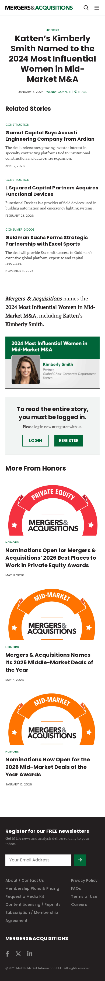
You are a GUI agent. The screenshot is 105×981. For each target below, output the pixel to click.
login (35, 440)
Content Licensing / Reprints (33, 904)
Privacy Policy (84, 880)
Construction (17, 125)
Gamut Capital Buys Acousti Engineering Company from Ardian (49, 135)
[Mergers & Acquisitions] (39, 8)
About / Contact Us (24, 880)
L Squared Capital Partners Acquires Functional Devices (51, 190)
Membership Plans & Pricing (32, 888)
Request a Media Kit (24, 896)
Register (69, 440)
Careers (79, 904)
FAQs (76, 888)
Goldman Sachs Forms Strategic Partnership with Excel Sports (46, 240)
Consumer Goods (19, 229)
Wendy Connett (59, 92)
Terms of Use (84, 896)
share (82, 92)
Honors (52, 30)
